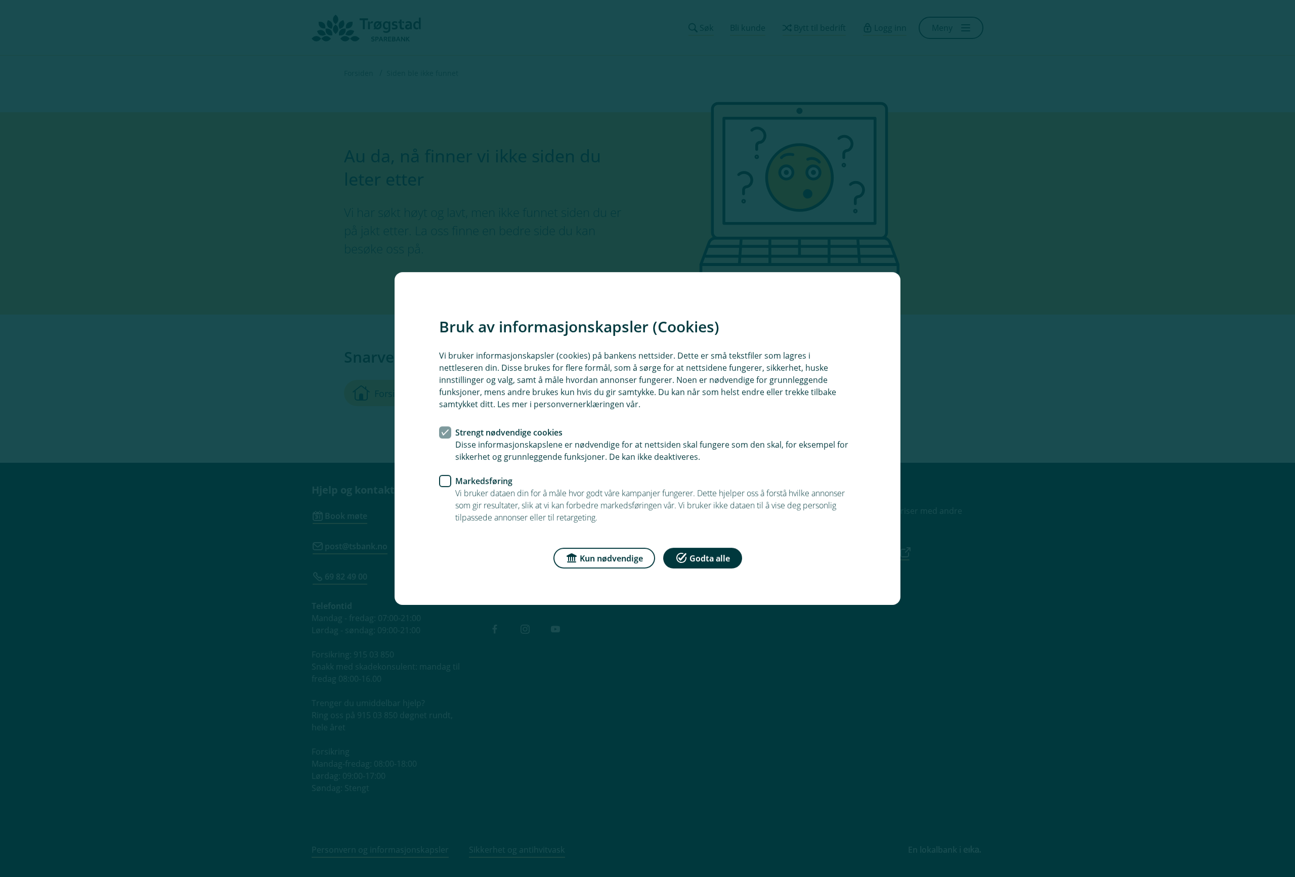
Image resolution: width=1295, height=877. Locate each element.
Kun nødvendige (611, 558)
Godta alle (709, 558)
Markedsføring (483, 481)
